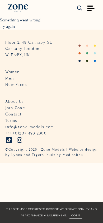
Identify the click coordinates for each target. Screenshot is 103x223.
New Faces (16, 84)
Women (12, 71)
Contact (13, 114)
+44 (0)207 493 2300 (26, 133)
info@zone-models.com (29, 126)
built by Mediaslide (64, 155)
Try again (7, 26)
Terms (11, 120)
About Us (14, 101)
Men (9, 78)
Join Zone (15, 107)
